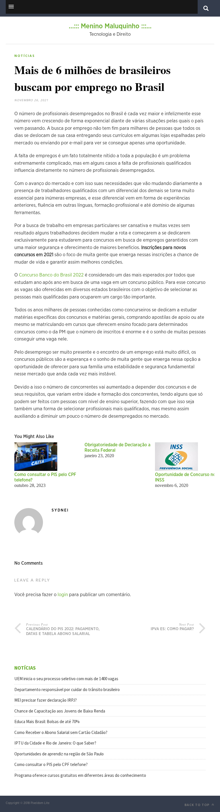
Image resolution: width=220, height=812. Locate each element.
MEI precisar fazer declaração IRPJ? (45, 700)
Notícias (24, 55)
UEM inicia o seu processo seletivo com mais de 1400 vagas (66, 678)
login (63, 594)
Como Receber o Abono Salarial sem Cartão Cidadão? (60, 732)
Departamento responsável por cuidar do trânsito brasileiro (67, 689)
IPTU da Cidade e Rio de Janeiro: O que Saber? (55, 743)
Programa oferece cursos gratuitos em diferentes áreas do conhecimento (80, 775)
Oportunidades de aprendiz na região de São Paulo (59, 754)
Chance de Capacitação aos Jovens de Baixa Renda (59, 711)
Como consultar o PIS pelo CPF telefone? (51, 764)
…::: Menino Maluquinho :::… (110, 26)
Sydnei (60, 510)
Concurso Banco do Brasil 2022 (51, 274)
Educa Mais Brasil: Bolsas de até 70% (47, 721)
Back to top (197, 805)
